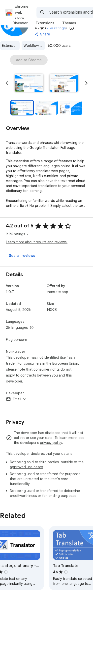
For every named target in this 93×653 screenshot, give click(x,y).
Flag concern (16, 339)
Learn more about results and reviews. (36, 242)
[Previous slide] (7, 83)
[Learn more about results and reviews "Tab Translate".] (66, 572)
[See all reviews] (22, 256)
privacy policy (51, 442)
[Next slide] (86, 83)
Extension (10, 45)
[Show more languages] (32, 328)
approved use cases (26, 467)
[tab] (20, 23)
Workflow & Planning (34, 45)
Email (17, 399)
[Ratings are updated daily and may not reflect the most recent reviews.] (72, 28)
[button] (29, 83)
